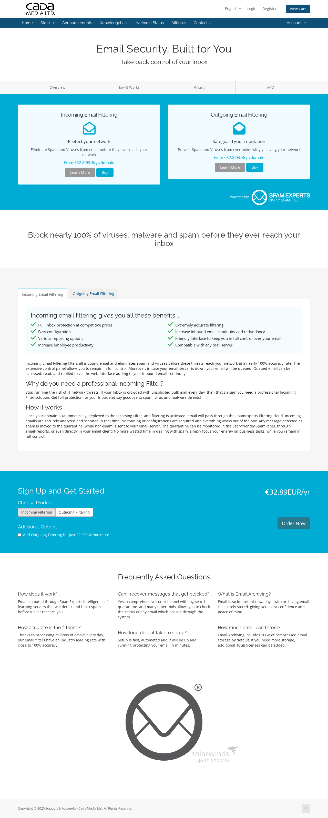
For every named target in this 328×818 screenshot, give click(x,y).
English (232, 8)
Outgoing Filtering (74, 512)
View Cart (298, 8)
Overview (57, 87)
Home (27, 23)
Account (295, 23)
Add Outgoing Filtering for (66, 534)
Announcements (77, 23)
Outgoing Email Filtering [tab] (93, 293)
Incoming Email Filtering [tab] (42, 294)
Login (252, 8)
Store (46, 23)
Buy (105, 172)
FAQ (270, 87)
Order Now (294, 523)
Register (270, 8)
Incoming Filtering (36, 512)
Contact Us (203, 23)
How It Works (128, 87)
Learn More (80, 172)
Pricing (200, 87)
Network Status (150, 23)
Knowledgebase (114, 23)
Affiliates (178, 23)
